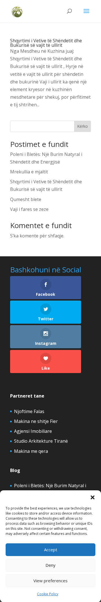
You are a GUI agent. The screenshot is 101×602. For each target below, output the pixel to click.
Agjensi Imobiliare (33, 431)
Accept (50, 549)
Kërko (82, 126)
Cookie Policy (47, 594)
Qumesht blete (25, 199)
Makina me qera (31, 451)
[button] (92, 497)
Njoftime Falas (29, 411)
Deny (50, 565)
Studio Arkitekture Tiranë (41, 441)
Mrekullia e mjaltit (29, 172)
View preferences (50, 580)
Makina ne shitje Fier (36, 421)
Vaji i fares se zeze (29, 209)
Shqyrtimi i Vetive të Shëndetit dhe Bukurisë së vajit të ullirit (46, 43)
